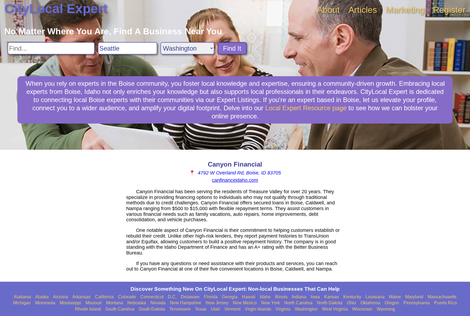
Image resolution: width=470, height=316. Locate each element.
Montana (114, 302)
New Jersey (217, 302)
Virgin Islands (258, 309)
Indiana (299, 296)
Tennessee (180, 309)
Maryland (414, 296)
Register (449, 10)
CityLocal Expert (55, 8)
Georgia (229, 296)
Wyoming (386, 309)
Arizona (60, 296)
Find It (232, 48)
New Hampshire (185, 302)
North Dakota (329, 302)
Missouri (93, 302)
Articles (362, 10)
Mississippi (70, 302)
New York (270, 302)
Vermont (232, 309)
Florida (211, 296)
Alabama (22, 296)
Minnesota (45, 302)
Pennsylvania (416, 302)
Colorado (127, 296)
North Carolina (298, 302)
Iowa (315, 296)
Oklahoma (370, 302)
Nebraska (136, 302)
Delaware (190, 296)
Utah (215, 309)
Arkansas (81, 296)
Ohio (351, 302)
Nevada (158, 302)
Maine (395, 296)
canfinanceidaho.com (235, 180)
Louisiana (375, 296)
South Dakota (152, 309)
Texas (200, 309)
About (328, 10)
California (104, 296)
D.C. (172, 296)
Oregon (392, 302)
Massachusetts (442, 296)
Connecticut (151, 296)
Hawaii (248, 296)
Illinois (281, 296)
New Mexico (245, 302)
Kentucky (352, 296)
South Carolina (119, 309)
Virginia (283, 309)
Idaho (265, 296)
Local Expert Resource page (306, 108)
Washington (306, 309)
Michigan (22, 302)
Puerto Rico (445, 302)
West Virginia (335, 309)
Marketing (405, 10)
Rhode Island (88, 309)
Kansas (331, 296)
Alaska (42, 296)
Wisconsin (362, 309)
